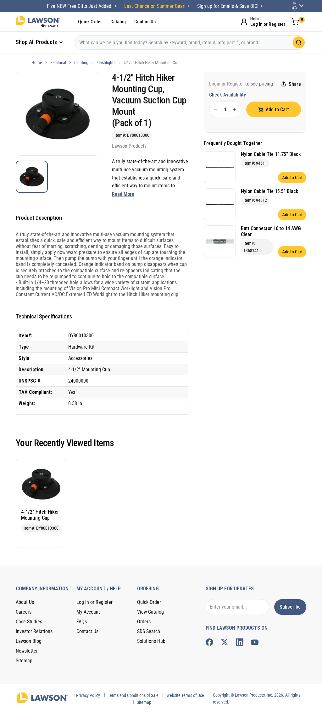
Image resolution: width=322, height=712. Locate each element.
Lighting (81, 62)
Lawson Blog (29, 641)
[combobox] (190, 42)
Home (36, 62)
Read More (123, 194)
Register (235, 84)
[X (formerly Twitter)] (224, 642)
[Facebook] (209, 642)
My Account (88, 612)
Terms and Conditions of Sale (133, 695)
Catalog (118, 22)
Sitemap (24, 661)
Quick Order (90, 22)
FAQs (81, 622)
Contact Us (145, 22)
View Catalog (150, 612)
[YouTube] (254, 642)
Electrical (58, 62)
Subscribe (290, 607)
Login (214, 84)
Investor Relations (34, 631)
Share (295, 84)
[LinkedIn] (239, 642)
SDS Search (148, 631)
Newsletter (27, 651)
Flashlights (106, 62)
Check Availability (227, 95)
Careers (23, 612)
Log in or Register (94, 602)
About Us (25, 602)
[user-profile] (294, 8)
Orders (144, 622)
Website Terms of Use (185, 695)
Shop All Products (37, 42)
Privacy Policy (88, 695)
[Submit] (299, 42)
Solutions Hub (151, 641)
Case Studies (29, 622)
